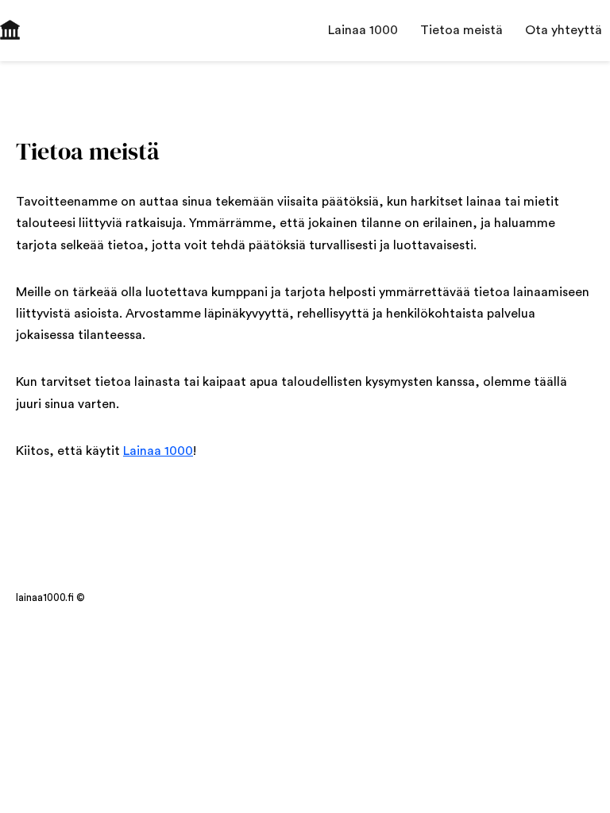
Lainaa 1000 (158, 451)
